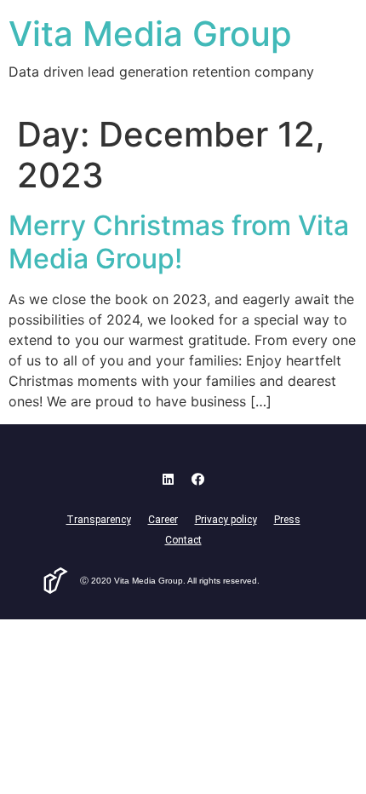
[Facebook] (198, 479)
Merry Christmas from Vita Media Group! (179, 241)
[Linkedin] (168, 479)
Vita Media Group (150, 34)
